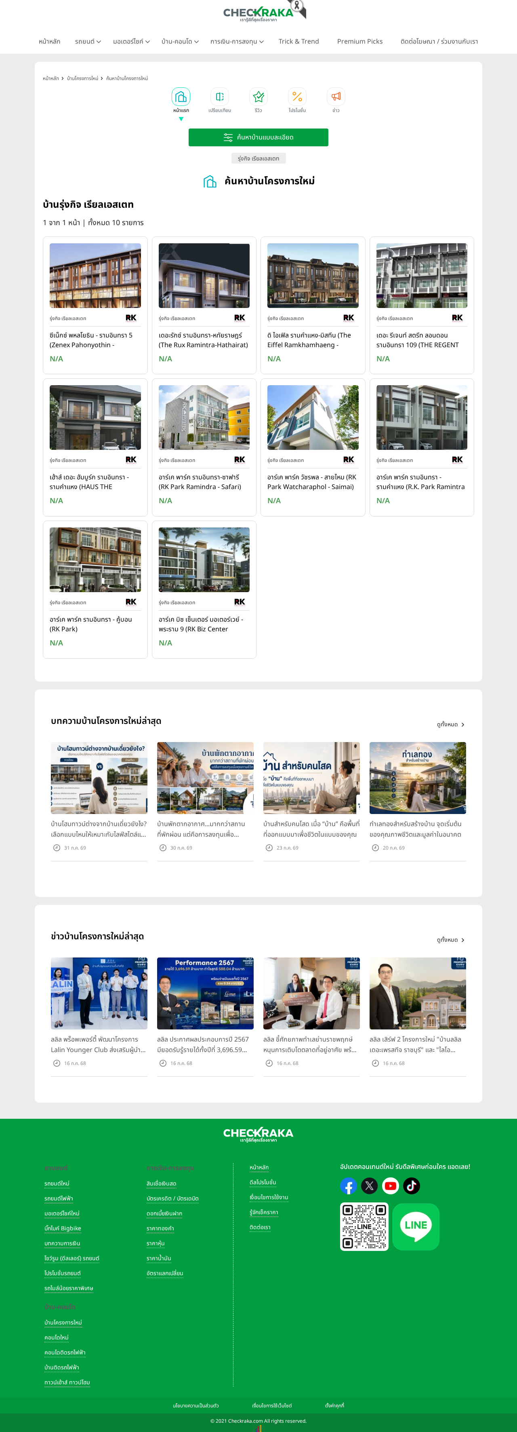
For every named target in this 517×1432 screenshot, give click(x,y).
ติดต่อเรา (260, 1227)
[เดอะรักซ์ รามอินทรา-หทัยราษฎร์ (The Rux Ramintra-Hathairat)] (204, 277)
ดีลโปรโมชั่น (263, 1182)
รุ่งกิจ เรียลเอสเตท (259, 158)
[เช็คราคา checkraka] (258, 14)
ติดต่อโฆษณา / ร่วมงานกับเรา (439, 41)
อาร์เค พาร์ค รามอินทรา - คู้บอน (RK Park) (91, 624)
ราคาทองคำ (160, 1228)
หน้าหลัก (50, 41)
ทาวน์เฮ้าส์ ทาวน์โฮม (67, 1382)
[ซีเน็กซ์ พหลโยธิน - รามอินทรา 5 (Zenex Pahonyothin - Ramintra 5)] (95, 277)
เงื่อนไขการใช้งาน (269, 1197)
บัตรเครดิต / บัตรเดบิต (173, 1198)
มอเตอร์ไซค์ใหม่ (62, 1213)
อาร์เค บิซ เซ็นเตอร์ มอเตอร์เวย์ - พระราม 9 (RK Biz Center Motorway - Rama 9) (201, 625)
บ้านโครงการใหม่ (63, 1322)
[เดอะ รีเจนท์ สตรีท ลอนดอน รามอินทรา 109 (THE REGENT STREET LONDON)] (422, 277)
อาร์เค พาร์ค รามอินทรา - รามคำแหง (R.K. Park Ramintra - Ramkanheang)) (420, 482)
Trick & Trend (299, 41)
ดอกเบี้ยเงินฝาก (164, 1213)
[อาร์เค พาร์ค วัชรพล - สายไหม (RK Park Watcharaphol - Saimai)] (313, 419)
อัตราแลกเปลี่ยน (165, 1273)
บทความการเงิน (62, 1243)
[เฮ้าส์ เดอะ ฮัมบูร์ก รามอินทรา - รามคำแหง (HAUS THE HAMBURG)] (95, 419)
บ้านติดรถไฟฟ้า (61, 1367)
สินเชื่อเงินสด (162, 1183)
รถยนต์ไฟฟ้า (58, 1198)
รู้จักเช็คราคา (264, 1212)
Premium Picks (360, 41)
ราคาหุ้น (156, 1243)
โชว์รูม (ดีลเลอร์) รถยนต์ (71, 1258)
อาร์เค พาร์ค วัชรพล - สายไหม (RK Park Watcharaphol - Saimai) (311, 482)
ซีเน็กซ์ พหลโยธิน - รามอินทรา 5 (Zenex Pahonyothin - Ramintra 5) (91, 341)
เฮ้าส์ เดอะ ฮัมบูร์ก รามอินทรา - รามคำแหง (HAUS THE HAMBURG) (89, 482)
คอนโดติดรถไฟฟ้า (65, 1352)
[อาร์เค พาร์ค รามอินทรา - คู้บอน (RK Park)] (95, 561)
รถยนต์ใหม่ (56, 1183)
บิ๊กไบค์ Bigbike (62, 1228)
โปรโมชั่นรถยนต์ (62, 1273)
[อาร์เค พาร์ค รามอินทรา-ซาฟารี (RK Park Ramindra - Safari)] (204, 419)
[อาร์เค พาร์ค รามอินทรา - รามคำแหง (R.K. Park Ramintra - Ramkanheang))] (422, 419)
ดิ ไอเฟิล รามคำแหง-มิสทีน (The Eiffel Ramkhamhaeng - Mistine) (309, 341)
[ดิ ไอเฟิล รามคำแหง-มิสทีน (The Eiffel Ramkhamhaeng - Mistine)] (313, 277)
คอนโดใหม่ (56, 1337)
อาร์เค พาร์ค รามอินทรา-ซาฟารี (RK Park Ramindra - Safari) (200, 482)
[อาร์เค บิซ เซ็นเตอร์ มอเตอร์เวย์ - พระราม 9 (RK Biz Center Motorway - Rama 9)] (204, 561)
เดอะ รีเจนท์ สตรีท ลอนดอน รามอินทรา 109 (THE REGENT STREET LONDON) (417, 341)
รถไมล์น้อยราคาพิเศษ (68, 1288)
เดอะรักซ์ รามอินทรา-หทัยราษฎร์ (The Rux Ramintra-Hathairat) (203, 340)
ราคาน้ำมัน (159, 1258)
